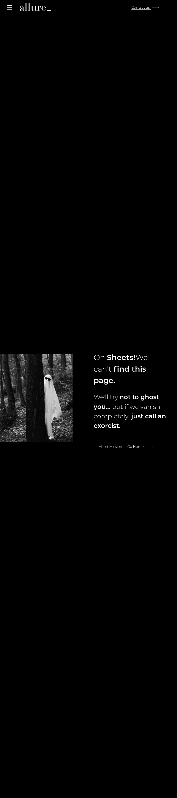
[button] (9, 7)
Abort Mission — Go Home (122, 446)
